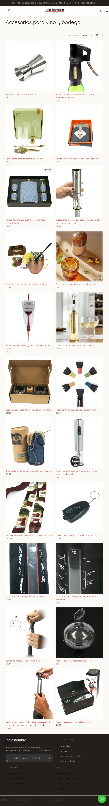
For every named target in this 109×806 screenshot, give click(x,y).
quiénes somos (16, 772)
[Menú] (3, 10)
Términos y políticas (54, 800)
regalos (63, 751)
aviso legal (61, 788)
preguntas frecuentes (66, 783)
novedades (65, 746)
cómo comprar (16, 783)
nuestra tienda (16, 778)
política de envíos (64, 772)
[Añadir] (49, 87)
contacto (14, 788)
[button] (87, 35)
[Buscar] (9, 10)
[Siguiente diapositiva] (49, 66)
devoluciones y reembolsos (68, 778)
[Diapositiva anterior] (10, 66)
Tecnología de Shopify (25, 800)
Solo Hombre (11, 800)
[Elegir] (98, 277)
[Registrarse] (49, 758)
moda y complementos (70, 756)
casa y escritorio (67, 761)
